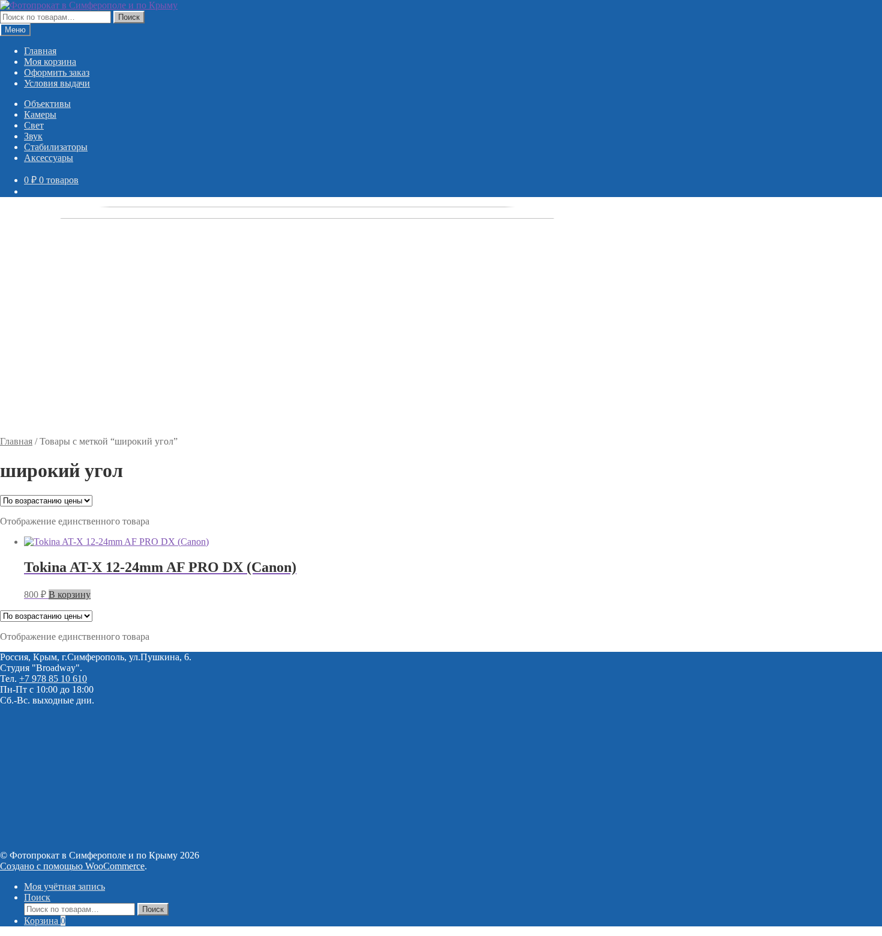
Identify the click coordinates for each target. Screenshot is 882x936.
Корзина (44, 921)
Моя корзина (50, 61)
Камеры (40, 114)
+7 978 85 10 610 (53, 678)
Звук (33, 136)
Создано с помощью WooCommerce (72, 866)
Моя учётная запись (64, 886)
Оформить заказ (56, 72)
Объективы (47, 104)
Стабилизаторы (56, 147)
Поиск (129, 17)
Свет (34, 125)
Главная (40, 51)
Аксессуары (48, 158)
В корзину (70, 594)
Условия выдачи (57, 83)
